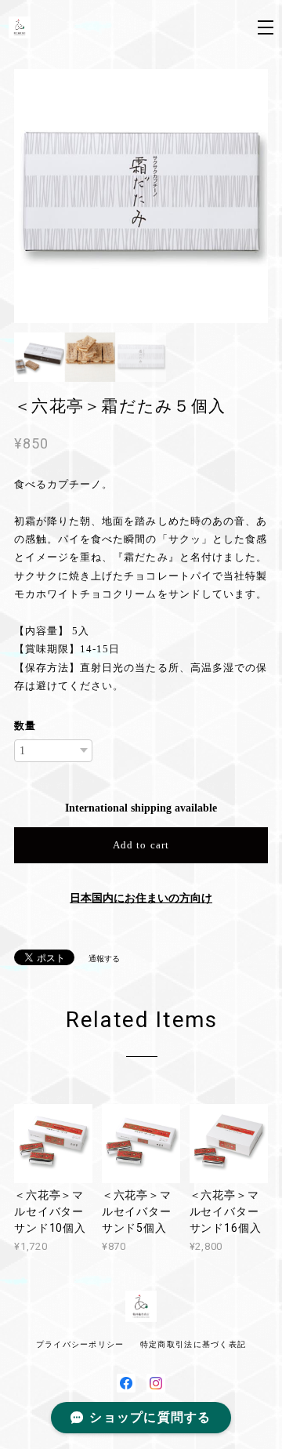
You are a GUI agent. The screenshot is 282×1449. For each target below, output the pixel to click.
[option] (141, 196)
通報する (104, 958)
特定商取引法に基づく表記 (193, 1344)
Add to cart (140, 845)
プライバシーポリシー (80, 1344)
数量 (25, 726)
